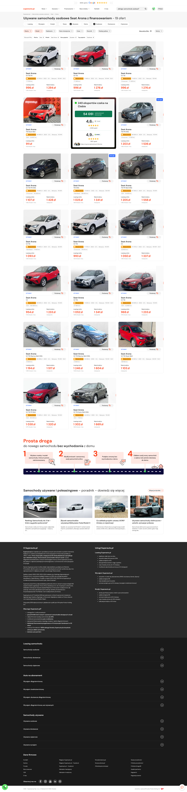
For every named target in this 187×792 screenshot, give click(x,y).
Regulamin (134, 772)
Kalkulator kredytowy (65, 772)
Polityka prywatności (137, 763)
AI (25, 121)
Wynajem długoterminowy (33, 681)
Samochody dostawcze (31, 658)
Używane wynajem (30, 745)
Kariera (25, 763)
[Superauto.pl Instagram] (45, 781)
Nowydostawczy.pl (100, 760)
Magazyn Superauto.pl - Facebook (69, 763)
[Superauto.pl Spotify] (60, 781)
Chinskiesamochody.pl (101, 766)
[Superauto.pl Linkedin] (55, 781)
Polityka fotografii (136, 766)
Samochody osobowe (31, 650)
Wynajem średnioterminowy (33, 689)
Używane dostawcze (30, 729)
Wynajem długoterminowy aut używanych (38, 705)
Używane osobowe (30, 721)
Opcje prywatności (136, 760)
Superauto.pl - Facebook (66, 766)
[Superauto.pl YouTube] (50, 781)
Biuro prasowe (27, 769)
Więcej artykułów (155, 490)
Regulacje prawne (136, 775)
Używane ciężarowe (30, 737)
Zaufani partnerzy (136, 769)
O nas (106, 9)
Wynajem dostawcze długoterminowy (37, 697)
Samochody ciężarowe (31, 665)
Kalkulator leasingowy (65, 769)
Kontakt (96, 9)
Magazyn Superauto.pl (65, 760)
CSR (24, 772)
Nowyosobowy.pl (100, 763)
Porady (25, 766)
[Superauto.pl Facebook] (40, 781)
